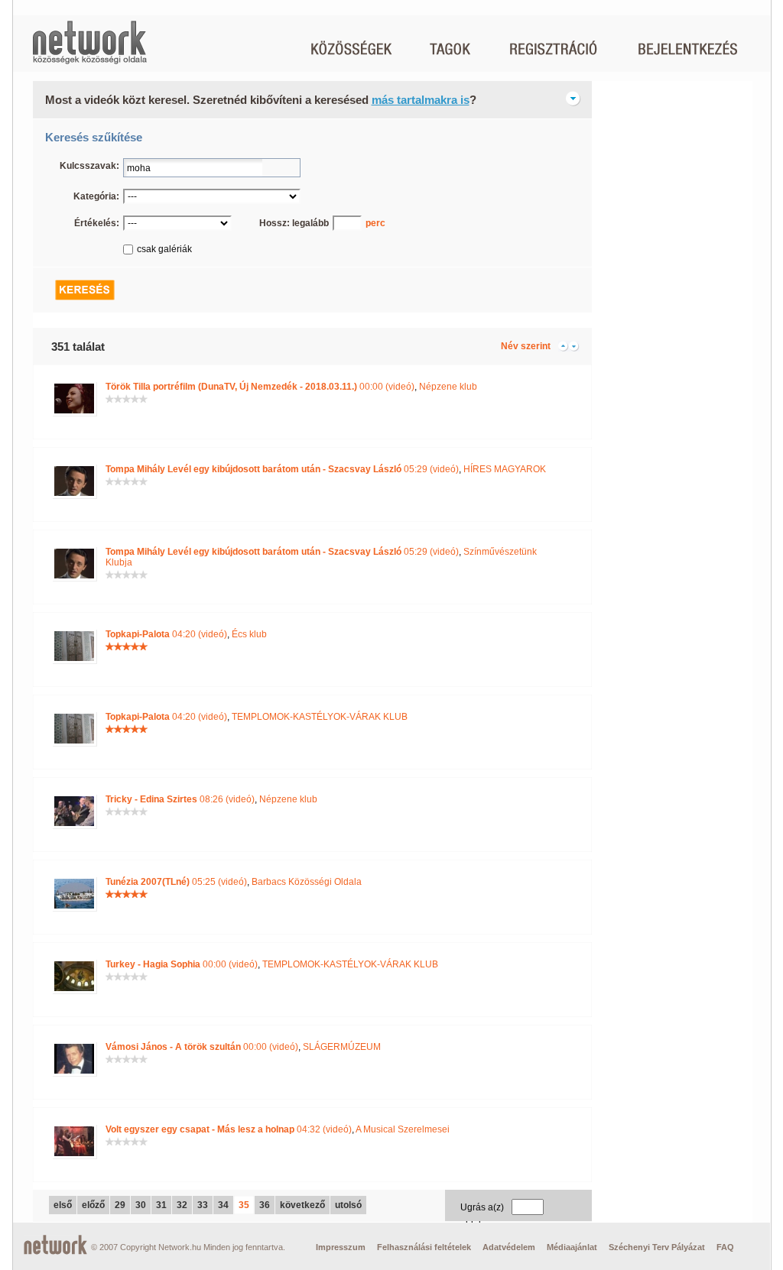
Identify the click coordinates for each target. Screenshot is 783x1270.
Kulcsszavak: (89, 165)
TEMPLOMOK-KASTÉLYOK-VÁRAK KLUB (320, 716)
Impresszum (341, 1247)
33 (202, 1205)
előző (93, 1205)
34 (223, 1205)
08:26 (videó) (180, 799)
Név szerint (526, 346)
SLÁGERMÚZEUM (342, 1047)
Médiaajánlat (572, 1247)
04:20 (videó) (166, 634)
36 (264, 1205)
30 (140, 1205)
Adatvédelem (508, 1247)
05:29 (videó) (282, 469)
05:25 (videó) (176, 881)
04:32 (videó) (229, 1129)
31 (161, 1205)
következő (302, 1205)
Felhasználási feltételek (424, 1247)
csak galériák (164, 249)
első (63, 1205)
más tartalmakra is (420, 99)
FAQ (725, 1247)
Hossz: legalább (294, 223)
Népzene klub (448, 386)
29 (120, 1205)
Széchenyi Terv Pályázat (657, 1247)
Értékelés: (96, 223)
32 (182, 1205)
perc (375, 223)
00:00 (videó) (260, 386)
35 (244, 1205)
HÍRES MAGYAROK (504, 469)
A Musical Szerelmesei (403, 1129)
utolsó (348, 1205)
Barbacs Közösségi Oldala (307, 881)
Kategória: (96, 196)
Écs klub (249, 634)
